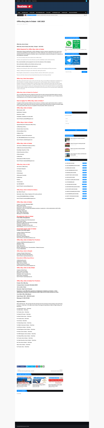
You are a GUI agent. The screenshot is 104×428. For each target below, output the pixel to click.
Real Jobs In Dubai (26, 426)
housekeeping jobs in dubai (75, 193)
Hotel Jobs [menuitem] (32, 12)
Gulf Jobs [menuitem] (48, 12)
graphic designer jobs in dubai (75, 191)
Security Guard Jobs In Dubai (75, 179)
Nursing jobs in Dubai (75, 172)
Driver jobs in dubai (75, 167)
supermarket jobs (75, 198)
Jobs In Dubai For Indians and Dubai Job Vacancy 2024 (78, 154)
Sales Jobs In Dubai (75, 177)
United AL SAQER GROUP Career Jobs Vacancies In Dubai (23, 385)
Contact (29, 1)
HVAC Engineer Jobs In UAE (75, 170)
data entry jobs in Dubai (75, 189)
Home (22, 1)
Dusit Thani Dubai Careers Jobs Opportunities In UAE (55, 385)
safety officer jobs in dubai (75, 196)
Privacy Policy (34, 1)
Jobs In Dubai (20, 24)
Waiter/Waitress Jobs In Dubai (75, 186)
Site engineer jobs (75, 182)
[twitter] (86, 1)
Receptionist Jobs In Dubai (75, 174)
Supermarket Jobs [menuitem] (56, 12)
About (26, 1)
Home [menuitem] (19, 12)
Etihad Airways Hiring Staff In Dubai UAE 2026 (47, 15)
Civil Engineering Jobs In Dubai (75, 165)
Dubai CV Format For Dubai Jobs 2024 (77, 143)
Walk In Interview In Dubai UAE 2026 (77, 148)
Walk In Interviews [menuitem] (73, 12)
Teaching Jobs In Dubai (75, 184)
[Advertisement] (40, 34)
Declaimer (18, 1)
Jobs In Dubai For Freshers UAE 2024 (77, 138)
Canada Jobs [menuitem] (64, 12)
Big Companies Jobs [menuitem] (40, 12)
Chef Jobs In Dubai (75, 163)
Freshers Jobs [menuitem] (25, 12)
